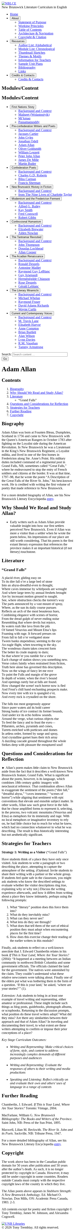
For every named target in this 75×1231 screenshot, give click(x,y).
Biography (17, 389)
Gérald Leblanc (28, 286)
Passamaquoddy (29, 122)
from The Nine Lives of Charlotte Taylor (45, 194)
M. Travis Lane (28, 321)
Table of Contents (30, 29)
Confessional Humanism (26, 221)
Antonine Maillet (29, 267)
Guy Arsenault (28, 275)
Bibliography (27, 67)
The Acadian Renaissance (27, 256)
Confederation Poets (24, 167)
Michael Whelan (29, 298)
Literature (16, 396)
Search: (6, 354)
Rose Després (27, 282)
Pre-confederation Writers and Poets (33, 126)
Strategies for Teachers (25, 407)
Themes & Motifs (29, 56)
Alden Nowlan (28, 233)
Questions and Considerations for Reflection (39, 404)
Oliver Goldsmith (29, 148)
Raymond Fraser (29, 302)
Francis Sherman (29, 183)
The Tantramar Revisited (26, 237)
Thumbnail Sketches (31, 52)
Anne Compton (28, 328)
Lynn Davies (26, 339)
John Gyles (25, 137)
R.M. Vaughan (28, 343)
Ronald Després (28, 264)
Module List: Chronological (36, 49)
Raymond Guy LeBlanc (34, 271)
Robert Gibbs (27, 217)
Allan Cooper (27, 252)
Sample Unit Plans (30, 63)
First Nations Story (23, 106)
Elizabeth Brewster (30, 229)
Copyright (16, 415)
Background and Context (34, 111)
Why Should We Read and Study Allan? (36, 392)
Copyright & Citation (32, 37)
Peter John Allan (29, 156)
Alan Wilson (26, 336)
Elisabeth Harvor (29, 324)
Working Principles (31, 26)
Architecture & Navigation (35, 33)
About (15, 18)
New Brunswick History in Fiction (31, 186)
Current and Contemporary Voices (32, 313)
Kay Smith (25, 210)
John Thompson (29, 244)
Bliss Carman (27, 179)
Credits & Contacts (23, 75)
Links (22, 71)
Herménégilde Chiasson (34, 279)
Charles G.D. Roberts (32, 175)
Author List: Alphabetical (35, 45)
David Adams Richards (33, 305)
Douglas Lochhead (30, 248)
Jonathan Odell (28, 141)
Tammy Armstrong (30, 347)
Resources (18, 41)
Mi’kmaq (24, 118)
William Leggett (28, 152)
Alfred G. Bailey (29, 206)
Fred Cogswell (28, 213)
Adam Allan (26, 145)
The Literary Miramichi (25, 290)
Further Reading (20, 411)
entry (50, 499)
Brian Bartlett (27, 332)
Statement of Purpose (32, 22)
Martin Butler (27, 163)
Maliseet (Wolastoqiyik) (34, 114)
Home (14, 14)
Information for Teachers (34, 60)
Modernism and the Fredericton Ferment (36, 198)
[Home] (9, 3)
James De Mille (28, 160)
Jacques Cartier (28, 134)
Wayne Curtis (27, 309)
